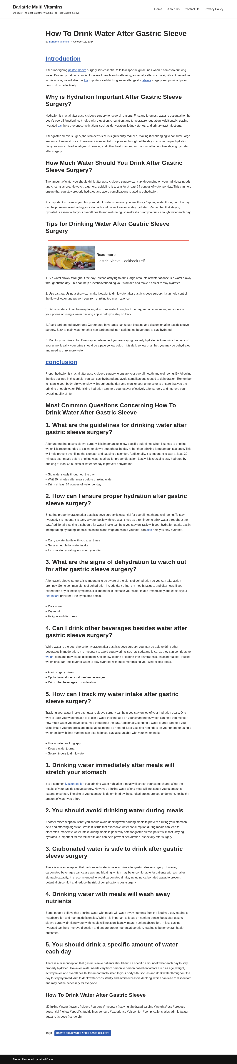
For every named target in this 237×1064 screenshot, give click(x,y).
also (149, 529)
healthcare (52, 595)
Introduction (63, 58)
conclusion (61, 362)
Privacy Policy (214, 9)
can (60, 125)
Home (158, 9)
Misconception (74, 783)
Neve (16, 1059)
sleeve (82, 70)
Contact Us (192, 9)
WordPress (46, 1059)
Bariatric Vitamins (59, 41)
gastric (72, 70)
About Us (173, 9)
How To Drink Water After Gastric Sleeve (82, 1033)
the (86, 80)
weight (50, 656)
